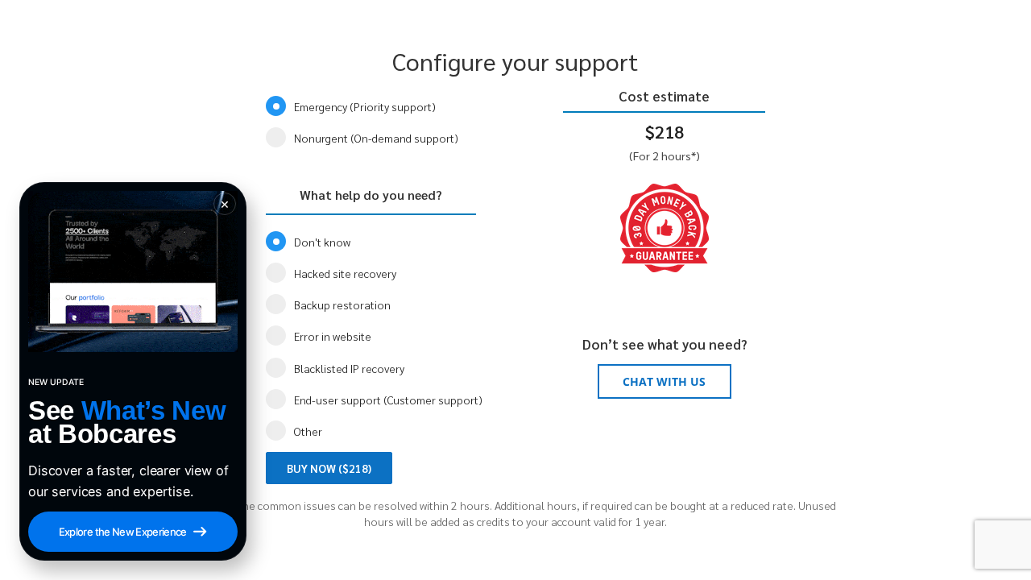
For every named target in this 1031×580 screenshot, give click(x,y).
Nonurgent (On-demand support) (376, 137)
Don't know (322, 241)
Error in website (332, 336)
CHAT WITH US (664, 381)
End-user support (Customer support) (388, 399)
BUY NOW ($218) (329, 468)
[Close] (224, 204)
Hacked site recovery (345, 273)
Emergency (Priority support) (365, 106)
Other (308, 431)
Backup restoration (342, 304)
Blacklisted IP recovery (349, 368)
